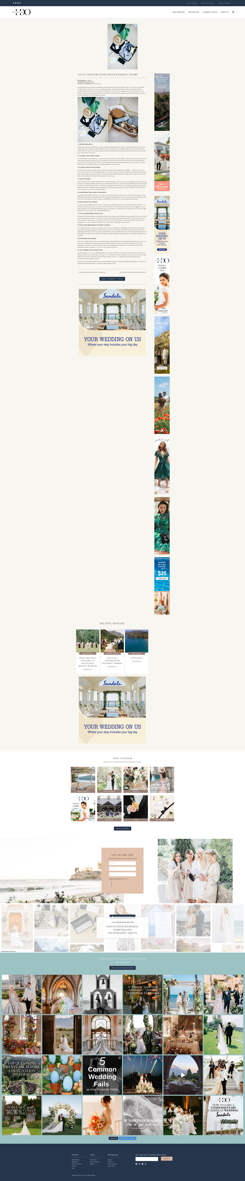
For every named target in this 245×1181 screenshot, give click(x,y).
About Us (224, 12)
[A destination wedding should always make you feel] (21, 994)
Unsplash (98, 83)
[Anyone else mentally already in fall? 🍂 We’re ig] (21, 1035)
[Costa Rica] (136, 647)
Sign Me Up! (166, 1158)
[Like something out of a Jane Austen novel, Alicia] (183, 1035)
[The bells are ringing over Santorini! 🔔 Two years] (102, 994)
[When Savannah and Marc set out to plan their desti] (62, 1035)
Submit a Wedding (224, 3)
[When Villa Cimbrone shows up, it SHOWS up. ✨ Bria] (62, 994)
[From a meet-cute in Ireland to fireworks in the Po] (142, 1075)
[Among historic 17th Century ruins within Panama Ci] (183, 1115)
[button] (136, 1163)
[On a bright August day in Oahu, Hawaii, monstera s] (142, 1035)
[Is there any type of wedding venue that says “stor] (21, 1115)
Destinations (194, 12)
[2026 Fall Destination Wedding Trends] (112, 649)
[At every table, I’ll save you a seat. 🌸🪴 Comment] (62, 1075)
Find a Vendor (192, 3)
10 (111, 884)
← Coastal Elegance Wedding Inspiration (91, 272)
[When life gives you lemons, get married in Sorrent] (223, 994)
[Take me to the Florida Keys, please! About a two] (183, 994)
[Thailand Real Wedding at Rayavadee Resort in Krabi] (87, 651)
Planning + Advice (210, 12)
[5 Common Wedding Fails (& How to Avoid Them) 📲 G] (102, 1075)
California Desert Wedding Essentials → (133, 272)
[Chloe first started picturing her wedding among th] (223, 1035)
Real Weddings (179, 12)
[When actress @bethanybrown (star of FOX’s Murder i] (142, 994)
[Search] (231, 12)
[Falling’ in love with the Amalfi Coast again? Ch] (183, 1075)
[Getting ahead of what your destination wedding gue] (21, 1075)
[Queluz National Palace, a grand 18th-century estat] (102, 1035)
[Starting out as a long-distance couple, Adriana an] (102, 1115)
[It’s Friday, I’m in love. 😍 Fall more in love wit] (223, 1075)
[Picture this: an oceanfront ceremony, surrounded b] (142, 1115)
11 (111, 886)
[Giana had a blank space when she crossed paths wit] (62, 1115)
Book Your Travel (207, 3)
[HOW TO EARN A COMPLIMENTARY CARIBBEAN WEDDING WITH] (223, 1115)
